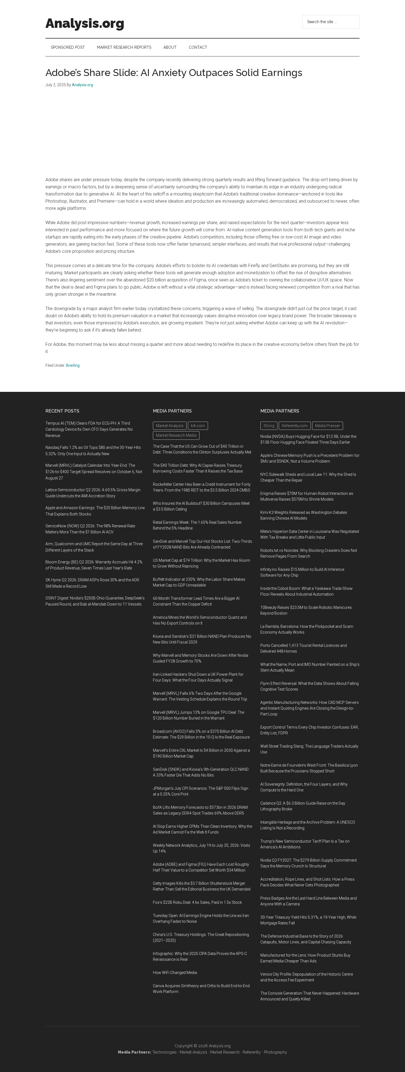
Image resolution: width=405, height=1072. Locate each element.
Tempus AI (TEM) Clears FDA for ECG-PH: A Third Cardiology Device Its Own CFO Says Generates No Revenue (89, 429)
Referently (252, 1052)
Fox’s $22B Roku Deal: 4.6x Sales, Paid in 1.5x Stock (197, 902)
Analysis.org (84, 23)
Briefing (73, 365)
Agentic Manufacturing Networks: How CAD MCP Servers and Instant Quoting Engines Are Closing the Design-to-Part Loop (309, 708)
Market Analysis (193, 1052)
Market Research (225, 1052)
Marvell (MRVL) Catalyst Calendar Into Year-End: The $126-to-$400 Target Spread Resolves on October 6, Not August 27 (93, 471)
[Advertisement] (202, 134)
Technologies (164, 1052)
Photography (275, 1052)
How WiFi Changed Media (175, 972)
